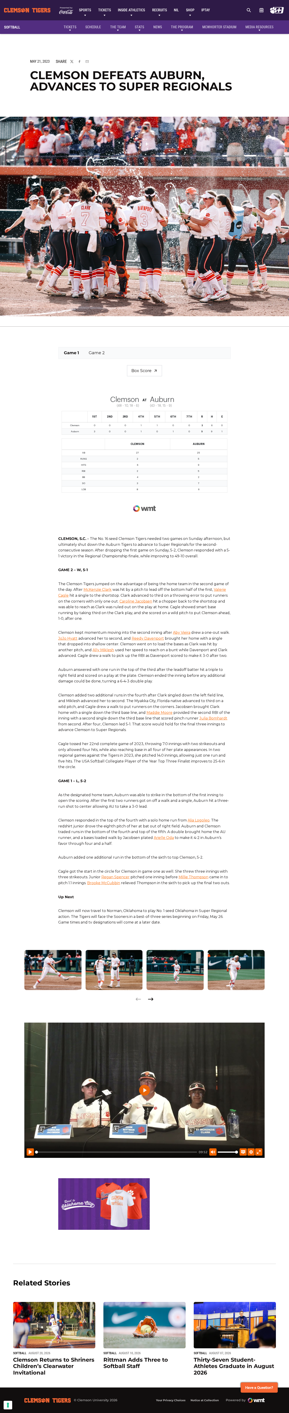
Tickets (104, 10)
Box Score (141, 370)
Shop (190, 10)
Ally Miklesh (103, 650)
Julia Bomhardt (213, 718)
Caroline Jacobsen (135, 601)
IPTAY (205, 10)
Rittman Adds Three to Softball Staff (135, 1363)
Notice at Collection (205, 1400)
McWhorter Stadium (219, 27)
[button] (151, 999)
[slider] (116, 1152)
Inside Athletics (131, 10)
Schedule (261, 10)
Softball (19, 1353)
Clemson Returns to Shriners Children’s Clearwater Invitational (53, 1366)
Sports (85, 10)
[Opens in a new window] (277, 10)
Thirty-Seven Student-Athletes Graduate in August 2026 (234, 1366)
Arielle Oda (164, 838)
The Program (182, 27)
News (157, 27)
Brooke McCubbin (103, 883)
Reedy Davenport (148, 638)
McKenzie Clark (98, 589)
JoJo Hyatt (67, 638)
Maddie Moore (159, 712)
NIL (176, 10)
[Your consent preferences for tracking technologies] (8, 1405)
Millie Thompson (193, 877)
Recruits (159, 10)
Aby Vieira (181, 632)
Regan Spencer (115, 877)
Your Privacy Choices (170, 1400)
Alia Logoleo (199, 820)
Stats (139, 27)
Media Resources (259, 27)
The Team (118, 27)
